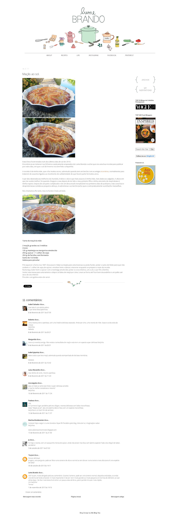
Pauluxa (31, 400)
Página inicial (76, 497)
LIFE (78, 55)
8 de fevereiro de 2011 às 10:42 (39, 363)
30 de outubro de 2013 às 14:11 (39, 466)
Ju (29, 440)
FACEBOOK (111, 55)
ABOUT (49, 55)
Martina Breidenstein (36, 420)
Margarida (32, 339)
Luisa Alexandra (34, 370)
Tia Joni (31, 455)
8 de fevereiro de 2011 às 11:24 (39, 376)
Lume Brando (33, 472)
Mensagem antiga (117, 497)
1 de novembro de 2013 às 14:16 (40, 487)
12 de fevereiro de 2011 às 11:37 (40, 413)
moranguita (32, 383)
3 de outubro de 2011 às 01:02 (39, 448)
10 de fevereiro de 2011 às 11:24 (40, 393)
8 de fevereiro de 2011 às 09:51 (39, 345)
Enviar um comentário (33, 492)
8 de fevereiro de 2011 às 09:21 (39, 332)
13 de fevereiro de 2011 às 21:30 (40, 433)
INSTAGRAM (93, 55)
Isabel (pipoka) (33, 352)
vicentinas (105, 171)
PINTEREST (129, 55)
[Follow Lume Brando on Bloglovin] (145, 157)
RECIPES (64, 55)
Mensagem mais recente (32, 497)
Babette (31, 320)
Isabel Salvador (34, 304)
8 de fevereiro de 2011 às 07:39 (39, 312)
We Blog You (95, 513)
